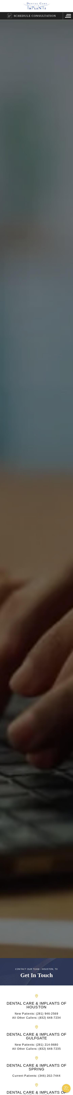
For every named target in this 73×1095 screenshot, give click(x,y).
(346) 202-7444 (49, 1075)
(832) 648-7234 (50, 1017)
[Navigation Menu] (68, 16)
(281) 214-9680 (47, 1044)
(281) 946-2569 (47, 1013)
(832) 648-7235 (50, 1048)
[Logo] (37, 6)
